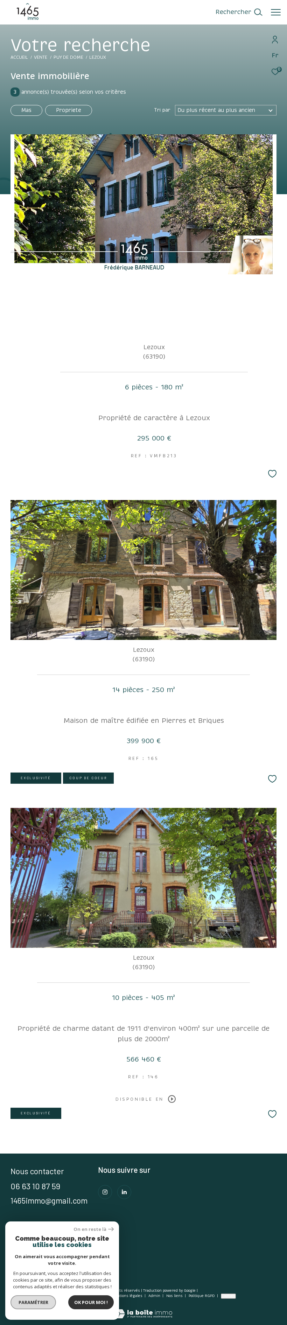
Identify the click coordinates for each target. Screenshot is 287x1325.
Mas (26, 110)
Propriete (68, 110)
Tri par (162, 110)
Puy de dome (68, 57)
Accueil (19, 57)
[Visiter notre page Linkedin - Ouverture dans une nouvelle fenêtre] (124, 1192)
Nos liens (175, 1296)
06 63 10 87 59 (35, 1186)
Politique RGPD (202, 1296)
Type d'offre (39, 93)
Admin (154, 1296)
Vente (40, 57)
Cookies (228, 1296)
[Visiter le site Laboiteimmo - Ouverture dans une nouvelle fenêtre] (143, 1309)
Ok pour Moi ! (91, 1302)
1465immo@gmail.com (49, 1200)
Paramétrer (33, 1302)
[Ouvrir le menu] (276, 12)
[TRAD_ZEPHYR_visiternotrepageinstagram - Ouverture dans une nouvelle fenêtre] (105, 1192)
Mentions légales (128, 1296)
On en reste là (90, 1229)
